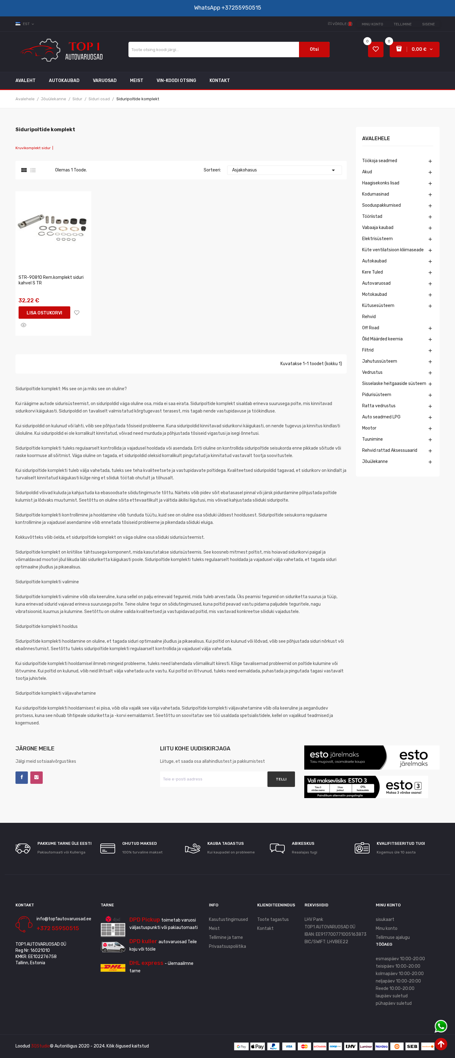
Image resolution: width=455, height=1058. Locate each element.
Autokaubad (374, 261)
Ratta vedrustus (379, 405)
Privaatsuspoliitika (227, 946)
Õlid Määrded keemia (382, 339)
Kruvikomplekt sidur (33, 148)
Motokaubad (374, 294)
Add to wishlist (77, 312)
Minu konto (372, 24)
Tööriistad (372, 216)
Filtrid (368, 350)
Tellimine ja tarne (226, 937)
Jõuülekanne (375, 461)
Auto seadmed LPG (381, 417)
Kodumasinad (375, 194)
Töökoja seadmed (379, 160)
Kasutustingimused (228, 919)
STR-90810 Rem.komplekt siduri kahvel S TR (51, 280)
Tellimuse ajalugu (393, 937)
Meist (214, 928)
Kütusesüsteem (378, 305)
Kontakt (265, 928)
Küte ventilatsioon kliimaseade (393, 250)
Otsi (314, 49)
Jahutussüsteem (379, 361)
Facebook (21, 777)
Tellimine (403, 24)
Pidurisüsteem (376, 394)
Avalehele (376, 138)
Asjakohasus (284, 170)
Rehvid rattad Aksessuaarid (389, 450)
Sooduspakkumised (381, 205)
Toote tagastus (273, 919)
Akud (367, 172)
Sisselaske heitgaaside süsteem (394, 383)
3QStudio (40, 1046)
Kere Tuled (372, 272)
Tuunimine (372, 439)
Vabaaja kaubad (377, 227)
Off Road (370, 327)
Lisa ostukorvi (44, 313)
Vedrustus (372, 372)
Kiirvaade (23, 325)
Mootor (369, 428)
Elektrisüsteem (377, 238)
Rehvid (369, 316)
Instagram (36, 777)
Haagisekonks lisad (380, 183)
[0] (376, 50)
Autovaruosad (376, 283)
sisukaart (385, 919)
